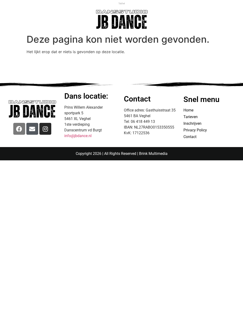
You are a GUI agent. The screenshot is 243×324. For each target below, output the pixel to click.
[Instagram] (45, 129)
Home (188, 110)
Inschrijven (192, 123)
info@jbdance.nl (78, 136)
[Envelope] (32, 129)
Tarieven (190, 117)
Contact (189, 136)
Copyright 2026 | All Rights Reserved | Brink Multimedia (122, 153)
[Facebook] (19, 129)
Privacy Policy (195, 130)
